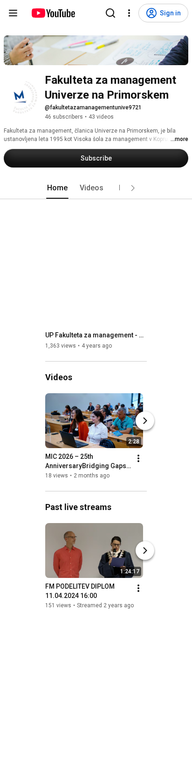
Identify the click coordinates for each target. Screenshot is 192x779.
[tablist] (96, 188)
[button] (133, 188)
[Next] (145, 420)
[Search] (110, 13)
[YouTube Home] (53, 13)
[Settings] (129, 13)
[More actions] (138, 458)
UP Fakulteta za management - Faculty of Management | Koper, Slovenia (96, 335)
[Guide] (13, 13)
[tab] (57, 188)
